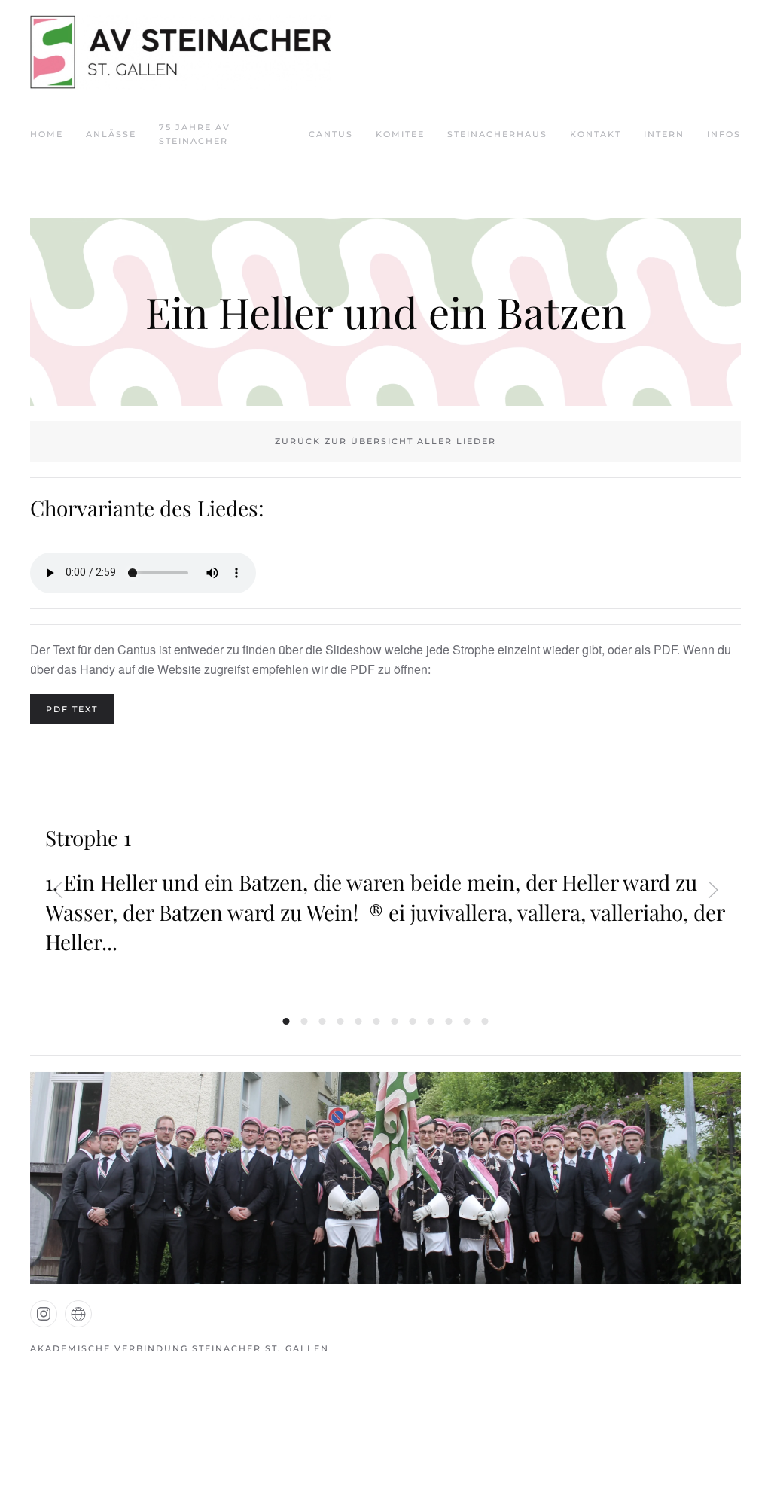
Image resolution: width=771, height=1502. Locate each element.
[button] (58, 890)
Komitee (400, 134)
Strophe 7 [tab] (395, 1021)
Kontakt (595, 134)
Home (46, 134)
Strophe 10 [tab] (449, 1021)
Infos (724, 134)
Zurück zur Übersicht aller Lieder (385, 441)
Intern (664, 134)
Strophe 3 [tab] (322, 1021)
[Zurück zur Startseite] (180, 52)
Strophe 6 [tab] (376, 1021)
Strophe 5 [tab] (358, 1021)
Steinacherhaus (497, 134)
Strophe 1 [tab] (286, 1021)
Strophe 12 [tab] (485, 1021)
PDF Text (72, 709)
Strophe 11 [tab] (467, 1021)
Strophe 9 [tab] (431, 1021)
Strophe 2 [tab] (304, 1021)
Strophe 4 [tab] (340, 1021)
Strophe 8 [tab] (413, 1021)
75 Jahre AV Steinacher (194, 134)
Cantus (331, 134)
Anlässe (111, 134)
